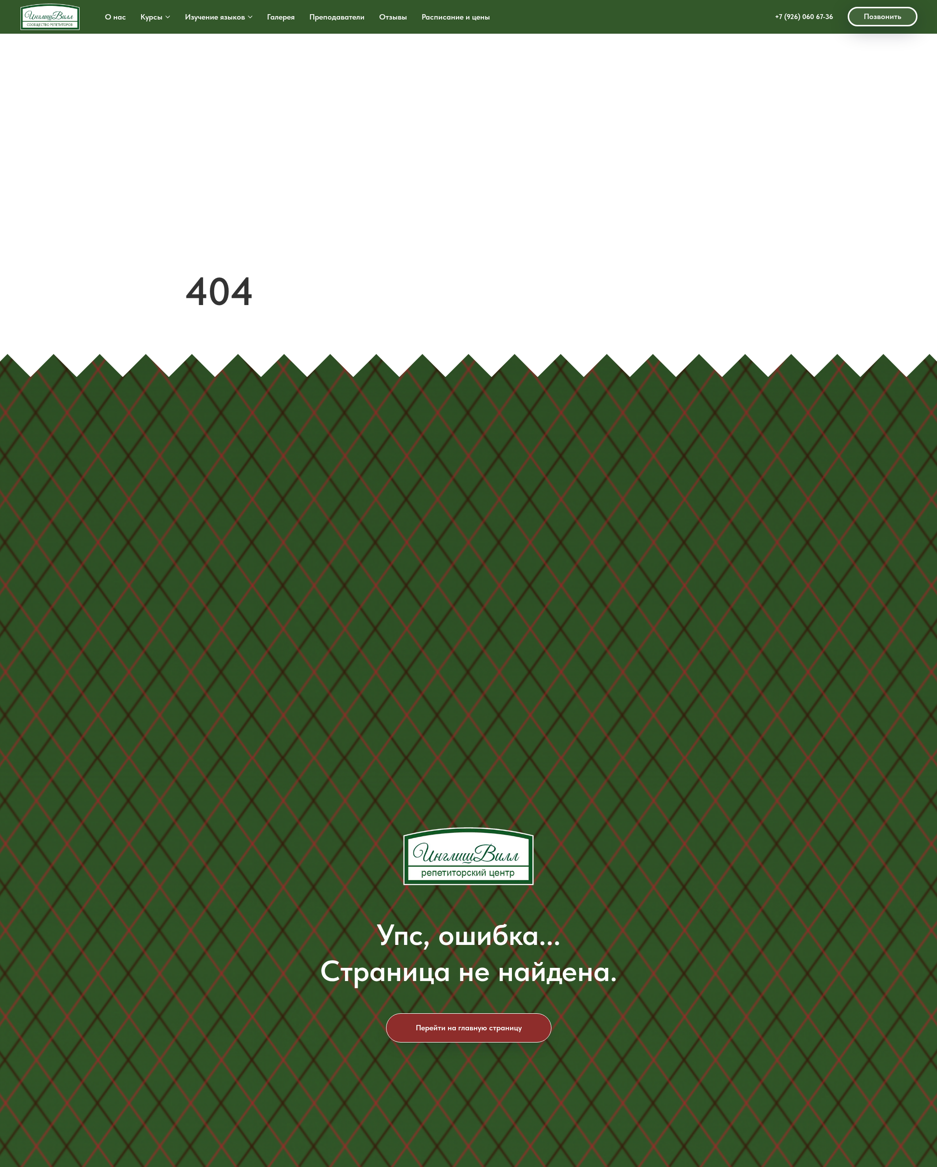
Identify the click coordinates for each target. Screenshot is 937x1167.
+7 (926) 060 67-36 (804, 16)
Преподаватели (337, 16)
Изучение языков (215, 16)
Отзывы (393, 16)
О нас (115, 16)
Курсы (152, 16)
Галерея (281, 16)
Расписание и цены (456, 16)
